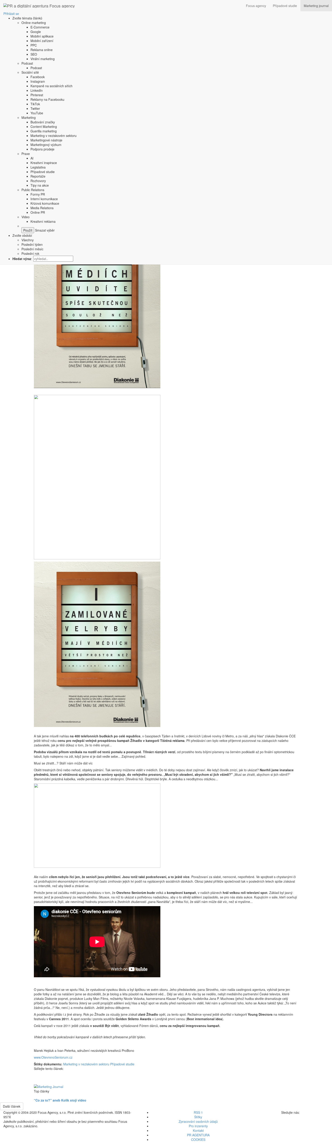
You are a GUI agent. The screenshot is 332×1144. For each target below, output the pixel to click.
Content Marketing (43, 126)
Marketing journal (316, 5)
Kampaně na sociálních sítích (51, 86)
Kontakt (198, 1130)
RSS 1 (198, 1112)
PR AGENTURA (198, 1135)
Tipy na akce (39, 185)
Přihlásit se (11, 13)
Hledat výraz (22, 258)
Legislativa (38, 167)
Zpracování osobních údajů (198, 1121)
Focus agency (256, 5)
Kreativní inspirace (43, 162)
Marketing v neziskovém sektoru (53, 135)
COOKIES (198, 1139)
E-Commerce (39, 27)
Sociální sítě (30, 72)
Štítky (198, 1117)
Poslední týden (32, 244)
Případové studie (285, 5)
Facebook (37, 77)
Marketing (28, 117)
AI (31, 158)
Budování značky (42, 122)
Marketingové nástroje (46, 140)
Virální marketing (42, 58)
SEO (33, 54)
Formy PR (37, 194)
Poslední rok (30, 253)
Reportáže (37, 176)
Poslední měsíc (32, 249)
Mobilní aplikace (42, 36)
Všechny (27, 240)
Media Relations (42, 208)
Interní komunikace (44, 199)
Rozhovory (38, 180)
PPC (33, 45)
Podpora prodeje (42, 149)
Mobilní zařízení (41, 40)
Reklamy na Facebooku (47, 99)
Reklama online (41, 49)
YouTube (36, 113)
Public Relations (32, 190)
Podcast (27, 63)
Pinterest (36, 95)
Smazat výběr (44, 230)
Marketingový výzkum (45, 144)
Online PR (37, 212)
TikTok (35, 104)
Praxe (25, 153)
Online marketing (33, 22)
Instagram (37, 81)
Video (25, 217)
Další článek (11, 1106)
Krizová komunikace (44, 203)
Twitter (35, 108)
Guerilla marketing (43, 131)
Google (35, 31)
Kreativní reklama (43, 221)
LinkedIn (36, 90)
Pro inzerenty (198, 1126)
